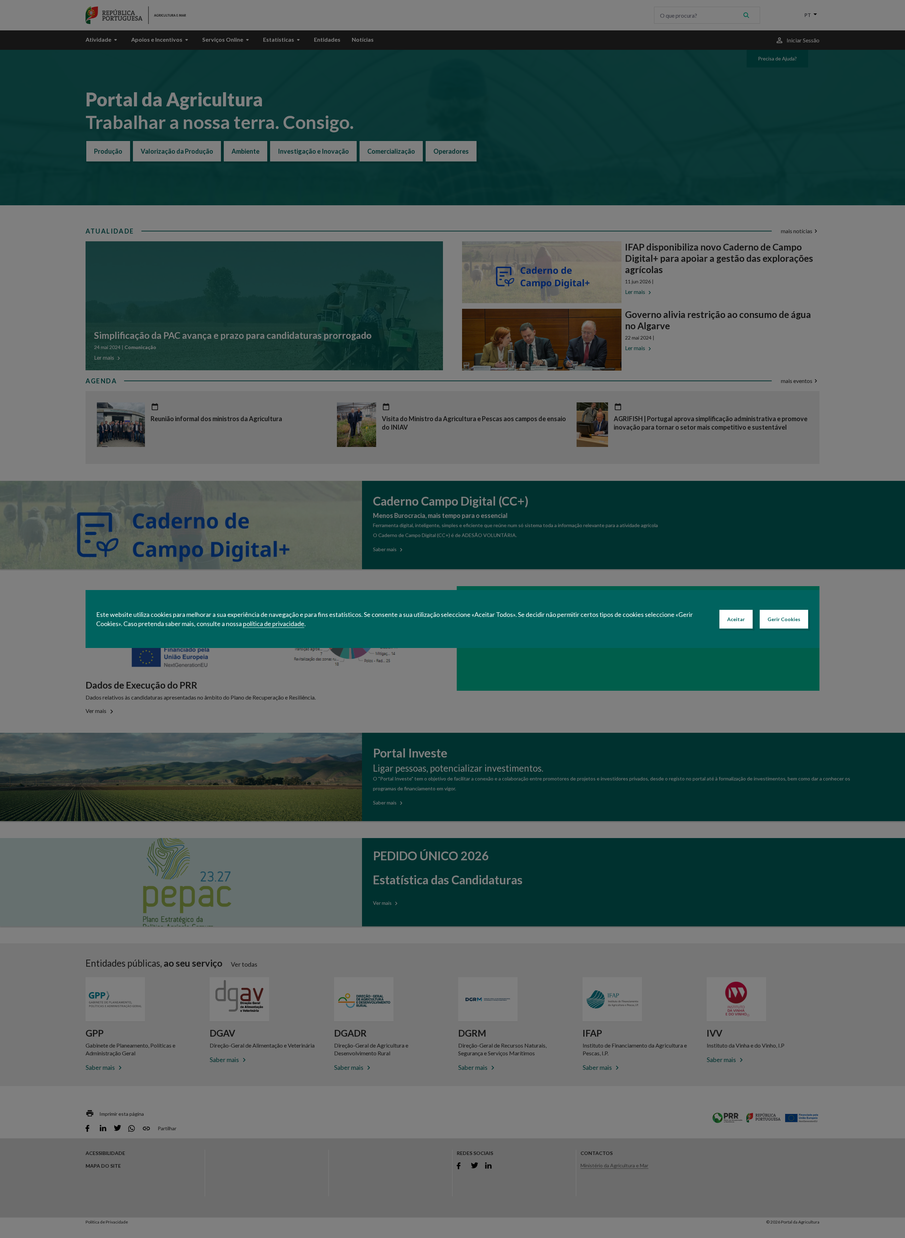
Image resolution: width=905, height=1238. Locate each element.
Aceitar (736, 619)
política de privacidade (273, 623)
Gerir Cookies (783, 619)
